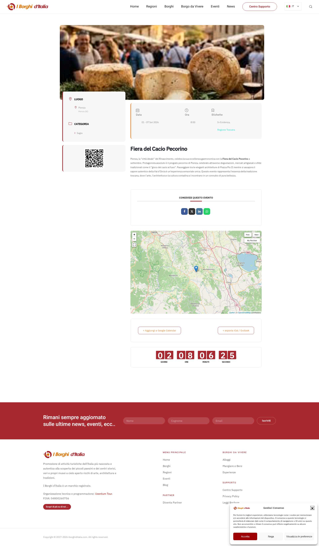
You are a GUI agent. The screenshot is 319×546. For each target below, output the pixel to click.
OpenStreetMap (244, 312)
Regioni (167, 472)
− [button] (134, 239)
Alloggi (226, 459)
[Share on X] (192, 211)
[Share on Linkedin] (199, 211)
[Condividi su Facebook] (184, 211)
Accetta (245, 536)
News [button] (231, 6)
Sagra (79, 133)
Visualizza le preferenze (299, 536)
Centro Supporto (259, 6)
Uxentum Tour (103, 493)
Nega (271, 536)
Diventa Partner (172, 502)
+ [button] (134, 234)
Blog (165, 485)
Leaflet (232, 312)
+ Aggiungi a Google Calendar (159, 330)
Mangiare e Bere (232, 466)
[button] (312, 508)
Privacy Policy (231, 496)
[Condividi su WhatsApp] (207, 211)
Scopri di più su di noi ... (57, 506)
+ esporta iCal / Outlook (236, 330)
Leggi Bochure (231, 502)
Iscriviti (266, 421)
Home (134, 6)
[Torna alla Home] (27, 6)
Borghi (169, 6)
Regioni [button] (151, 6)
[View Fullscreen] (134, 245)
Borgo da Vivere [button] (192, 6)
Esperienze (229, 472)
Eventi (215, 6)
